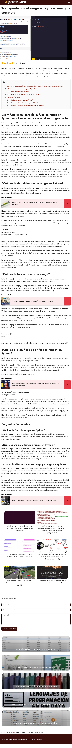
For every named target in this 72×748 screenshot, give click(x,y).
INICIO (3, 739)
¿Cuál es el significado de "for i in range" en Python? (23, 94)
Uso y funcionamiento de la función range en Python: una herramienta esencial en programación (35, 86)
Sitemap (40, 739)
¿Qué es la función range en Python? (21, 100)
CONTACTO (33, 739)
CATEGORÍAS (10, 739)
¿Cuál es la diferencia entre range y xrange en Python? (27, 106)
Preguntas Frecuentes (13, 97)
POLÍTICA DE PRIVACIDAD (22, 739)
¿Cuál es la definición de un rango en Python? (21, 89)
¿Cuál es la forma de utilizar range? (18, 92)
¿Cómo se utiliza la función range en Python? (24, 103)
